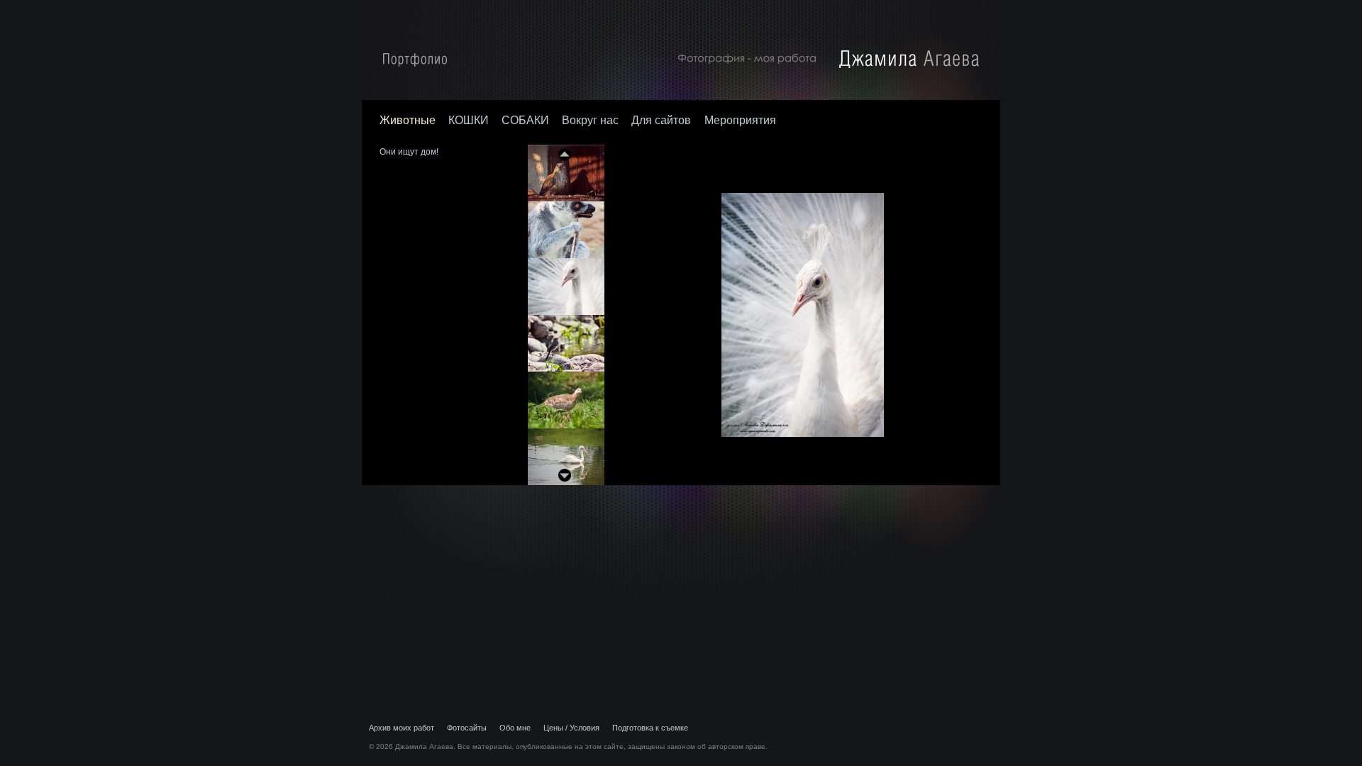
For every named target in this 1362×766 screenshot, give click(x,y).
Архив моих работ (401, 727)
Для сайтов (662, 120)
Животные (408, 120)
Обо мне (515, 727)
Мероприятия (740, 120)
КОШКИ (468, 120)
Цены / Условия (571, 727)
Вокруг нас (590, 120)
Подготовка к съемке (650, 727)
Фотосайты (467, 727)
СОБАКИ (525, 120)
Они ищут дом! (409, 152)
